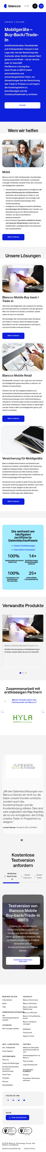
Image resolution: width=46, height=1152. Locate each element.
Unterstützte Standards (24, 550)
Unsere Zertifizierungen (24, 546)
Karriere (5, 1081)
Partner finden (28, 1061)
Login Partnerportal (30, 1064)
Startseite (9, 22)
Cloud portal (27, 1032)
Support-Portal (28, 1036)
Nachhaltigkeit (7, 1085)
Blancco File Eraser (30, 1003)
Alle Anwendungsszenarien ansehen (10, 1018)
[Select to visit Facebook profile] (8, 1100)
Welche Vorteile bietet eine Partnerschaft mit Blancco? (24, 701)
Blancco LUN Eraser (30, 1012)
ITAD (4, 1007)
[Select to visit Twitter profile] (18, 1100)
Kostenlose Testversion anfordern (23, 960)
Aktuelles (5, 1078)
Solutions (20, 22)
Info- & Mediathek (8, 1047)
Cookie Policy (29, 1148)
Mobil (4, 1003)
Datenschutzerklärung (11, 1148)
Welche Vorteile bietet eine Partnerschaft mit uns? (31, 1050)
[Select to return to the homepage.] (12, 6)
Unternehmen (7, 1000)
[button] (22, 840)
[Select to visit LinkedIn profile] (13, 1100)
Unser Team (6, 1074)
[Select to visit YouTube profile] (24, 1100)
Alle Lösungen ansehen (10, 1028)
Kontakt (22, 105)
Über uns (5, 1060)
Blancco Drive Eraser (30, 1000)
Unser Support (7, 1051)
